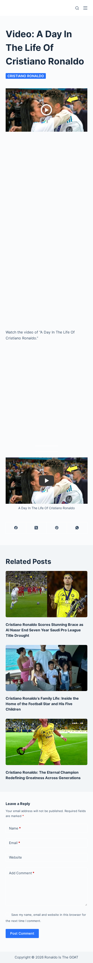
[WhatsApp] (77, 528)
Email (14, 843)
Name (15, 828)
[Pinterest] (56, 528)
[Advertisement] (46, 179)
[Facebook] (16, 528)
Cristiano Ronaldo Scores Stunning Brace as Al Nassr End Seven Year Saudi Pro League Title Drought (44, 630)
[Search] (77, 8)
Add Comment (21, 873)
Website (15, 857)
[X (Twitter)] (36, 528)
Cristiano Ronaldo (25, 76)
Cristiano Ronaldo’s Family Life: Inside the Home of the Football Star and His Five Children (42, 703)
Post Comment (22, 933)
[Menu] (85, 8)
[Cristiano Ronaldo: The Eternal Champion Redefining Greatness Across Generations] (47, 742)
